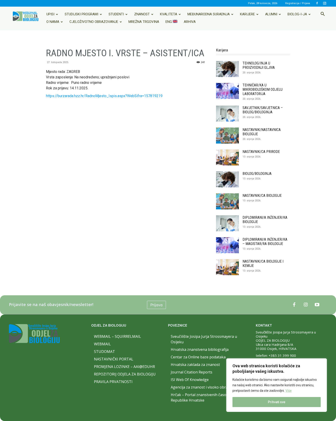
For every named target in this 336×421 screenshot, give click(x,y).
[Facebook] (317, 3)
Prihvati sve (276, 402)
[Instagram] (324, 3)
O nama (52, 22)
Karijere (247, 14)
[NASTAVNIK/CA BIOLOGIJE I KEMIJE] (227, 267)
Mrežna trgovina (143, 22)
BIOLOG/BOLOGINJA (257, 173)
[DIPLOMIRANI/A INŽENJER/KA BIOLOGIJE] (227, 223)
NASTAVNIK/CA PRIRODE (261, 151)
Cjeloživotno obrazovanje (93, 22)
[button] (322, 14)
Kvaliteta (168, 14)
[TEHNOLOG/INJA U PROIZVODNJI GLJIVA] (227, 69)
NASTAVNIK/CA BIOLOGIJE (262, 195)
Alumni (271, 14)
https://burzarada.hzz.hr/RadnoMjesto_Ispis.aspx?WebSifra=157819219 (104, 96)
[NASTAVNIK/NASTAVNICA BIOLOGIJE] (227, 136)
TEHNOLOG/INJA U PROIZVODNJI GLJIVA (259, 65)
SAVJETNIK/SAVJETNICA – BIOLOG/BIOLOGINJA (263, 110)
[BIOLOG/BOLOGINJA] (227, 179)
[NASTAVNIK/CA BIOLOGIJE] (227, 201)
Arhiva (190, 22)
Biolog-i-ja (297, 14)
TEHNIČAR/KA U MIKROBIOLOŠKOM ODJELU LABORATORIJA (263, 89)
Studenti (116, 14)
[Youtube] (317, 304)
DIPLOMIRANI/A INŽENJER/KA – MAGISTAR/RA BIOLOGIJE (265, 241)
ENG (169, 22)
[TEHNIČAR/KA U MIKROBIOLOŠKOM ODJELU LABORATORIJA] (227, 91)
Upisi (50, 14)
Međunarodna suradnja (208, 14)
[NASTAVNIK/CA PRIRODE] (227, 157)
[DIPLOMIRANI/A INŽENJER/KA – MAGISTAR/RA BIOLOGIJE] (227, 245)
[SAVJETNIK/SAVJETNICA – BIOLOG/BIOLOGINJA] (227, 114)
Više (288, 390)
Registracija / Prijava (297, 3)
